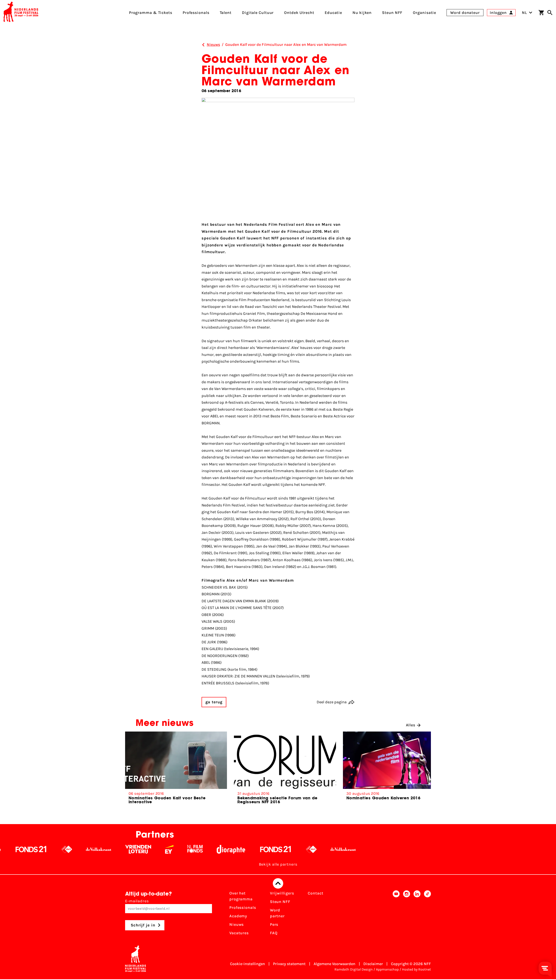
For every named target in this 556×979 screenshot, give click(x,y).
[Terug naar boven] (278, 883)
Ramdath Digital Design (353, 969)
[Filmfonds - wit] (150, 849)
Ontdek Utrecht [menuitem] (299, 13)
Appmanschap (387, 969)
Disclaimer (373, 963)
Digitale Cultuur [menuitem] (258, 13)
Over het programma (241, 896)
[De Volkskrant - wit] (53, 849)
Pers (274, 924)
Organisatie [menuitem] (424, 13)
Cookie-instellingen (247, 963)
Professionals (242, 907)
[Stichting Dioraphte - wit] (186, 849)
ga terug (213, 702)
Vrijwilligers (282, 893)
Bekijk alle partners (278, 864)
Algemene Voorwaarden (334, 963)
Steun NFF (280, 901)
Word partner (277, 913)
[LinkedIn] (417, 914)
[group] (176, 770)
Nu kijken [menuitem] (362, 13)
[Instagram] (406, 914)
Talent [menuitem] (226, 13)
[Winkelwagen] (541, 12)
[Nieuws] (203, 44)
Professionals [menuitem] (196, 13)
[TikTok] (427, 914)
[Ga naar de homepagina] (20, 12)
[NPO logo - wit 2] (22, 849)
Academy (238, 916)
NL (524, 12)
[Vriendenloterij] (93, 849)
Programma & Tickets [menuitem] (150, 13)
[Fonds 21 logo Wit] (230, 849)
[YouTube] (396, 914)
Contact (315, 893)
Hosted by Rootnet (416, 969)
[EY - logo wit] (124, 849)
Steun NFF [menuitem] (392, 13)
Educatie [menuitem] (333, 13)
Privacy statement (289, 963)
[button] (420, 771)
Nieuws (236, 924)
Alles (410, 725)
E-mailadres (137, 901)
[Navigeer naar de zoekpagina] (550, 12)
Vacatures (239, 933)
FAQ (274, 933)
